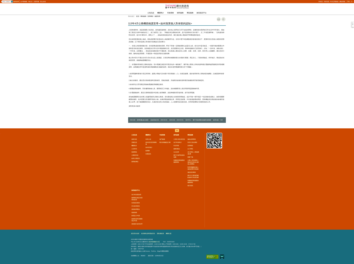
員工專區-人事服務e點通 (193, 153)
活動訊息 (134, 142)
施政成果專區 (192, 139)
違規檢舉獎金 (135, 209)
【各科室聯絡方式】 (154, 242)
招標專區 (134, 152)
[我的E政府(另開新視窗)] (222, 257)
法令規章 (176, 152)
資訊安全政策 (135, 233)
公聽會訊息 (134, 155)
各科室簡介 (148, 147)
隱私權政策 (160, 233)
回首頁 (321, 1)
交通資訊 (148, 154)
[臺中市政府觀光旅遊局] (177, 6)
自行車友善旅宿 (136, 194)
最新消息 (134, 139)
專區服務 (190, 13)
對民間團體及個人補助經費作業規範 (193, 168)
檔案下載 (190, 157)
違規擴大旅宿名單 (137, 224)
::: (0, 1)
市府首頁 (326, 1)
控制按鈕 (177, 130)
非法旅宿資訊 (135, 206)
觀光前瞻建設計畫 (165, 142)
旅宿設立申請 (135, 215)
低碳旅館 (134, 212)
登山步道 (43, 1)
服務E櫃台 (176, 149)
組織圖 (147, 150)
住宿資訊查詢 (135, 203)
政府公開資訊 (135, 158)
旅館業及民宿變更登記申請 (137, 219)
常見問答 (176, 145)
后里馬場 (36, 1)
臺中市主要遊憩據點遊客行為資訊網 (193, 176)
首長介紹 (148, 139)
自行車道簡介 (177, 142)
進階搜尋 (16, 1)
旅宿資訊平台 (201, 13)
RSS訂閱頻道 (334, 1)
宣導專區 (150, 16)
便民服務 (180, 13)
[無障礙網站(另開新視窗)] (212, 257)
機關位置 (168, 233)
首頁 (137, 16)
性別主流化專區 (192, 142)
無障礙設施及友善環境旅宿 (137, 198)
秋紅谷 (30, 1)
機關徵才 (134, 145)
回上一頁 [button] (223, 19)
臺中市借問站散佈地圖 (179, 156)
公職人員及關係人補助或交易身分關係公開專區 (193, 162)
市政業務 (170, 13)
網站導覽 (342, 1)
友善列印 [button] (219, 19)
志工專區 (190, 149)
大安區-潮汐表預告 (179, 139)
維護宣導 (157, 16)
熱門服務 (162, 139)
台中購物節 (23, 1)
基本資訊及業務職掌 (151, 143)
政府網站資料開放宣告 (148, 233)
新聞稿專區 (134, 161)
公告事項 (134, 149)
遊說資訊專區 (192, 172)
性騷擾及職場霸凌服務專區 (179, 161)
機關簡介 (160, 13)
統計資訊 (190, 185)
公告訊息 (151, 13)
